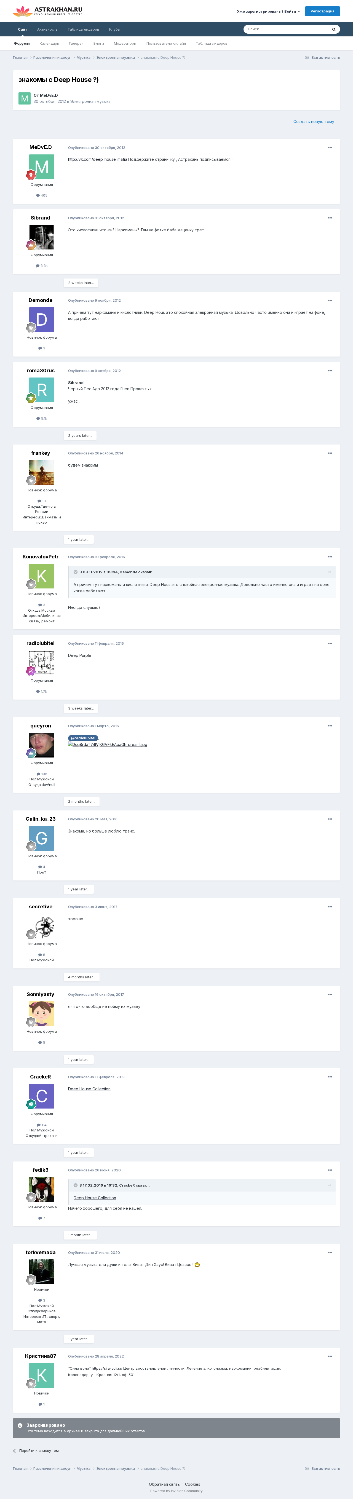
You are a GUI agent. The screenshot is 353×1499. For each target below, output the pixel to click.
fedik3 (41, 1170)
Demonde (40, 300)
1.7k (43, 691)
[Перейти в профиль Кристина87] (41, 1375)
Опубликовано (96, 147)
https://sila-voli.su (107, 1368)
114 (44, 1125)
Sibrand (40, 218)
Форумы (22, 43)
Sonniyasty (40, 994)
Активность (47, 29)
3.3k (43, 265)
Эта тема (313, 29)
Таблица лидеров (212, 43)
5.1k (43, 418)
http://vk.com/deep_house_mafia (97, 159)
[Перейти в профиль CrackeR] (41, 1096)
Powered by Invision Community (176, 1491)
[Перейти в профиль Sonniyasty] (41, 1013)
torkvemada (41, 1252)
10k (43, 774)
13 (43, 501)
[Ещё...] (330, 147)
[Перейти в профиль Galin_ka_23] (41, 838)
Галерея (76, 43)
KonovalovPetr (41, 557)
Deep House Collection (89, 1088)
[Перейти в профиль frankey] (41, 472)
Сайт (22, 29)
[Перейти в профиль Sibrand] (41, 237)
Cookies (192, 1484)
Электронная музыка (90, 101)
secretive (40, 906)
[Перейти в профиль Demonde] (41, 319)
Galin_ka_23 (41, 819)
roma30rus (41, 370)
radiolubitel (40, 643)
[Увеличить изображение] (107, 744)
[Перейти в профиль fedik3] (41, 1189)
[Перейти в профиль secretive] (41, 926)
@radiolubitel (83, 738)
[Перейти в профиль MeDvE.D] (24, 98)
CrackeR (40, 1077)
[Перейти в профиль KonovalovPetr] (41, 576)
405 (43, 195)
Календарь (49, 43)
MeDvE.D (49, 95)
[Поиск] (334, 29)
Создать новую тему (313, 121)
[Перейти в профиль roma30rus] (41, 390)
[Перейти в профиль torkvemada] (41, 1271)
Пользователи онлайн (166, 43)
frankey (40, 453)
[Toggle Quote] (76, 572)
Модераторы (125, 43)
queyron (40, 726)
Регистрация (322, 11)
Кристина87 (40, 1356)
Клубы (114, 29)
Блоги (98, 43)
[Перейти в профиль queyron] (41, 745)
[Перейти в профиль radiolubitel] (41, 662)
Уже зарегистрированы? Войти (267, 11)
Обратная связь (164, 1484)
